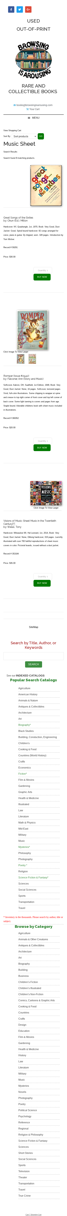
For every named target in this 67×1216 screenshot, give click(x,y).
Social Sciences (27, 889)
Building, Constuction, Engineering (37, 737)
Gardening (24, 786)
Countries (23, 1012)
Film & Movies (26, 780)
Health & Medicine (28, 798)
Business (23, 976)
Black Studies (26, 731)
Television (24, 1171)
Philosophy (24, 853)
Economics (24, 767)
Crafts (21, 761)
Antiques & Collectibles (31, 706)
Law (20, 810)
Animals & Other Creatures (33, 939)
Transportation (26, 902)
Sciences (23, 883)
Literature (23, 816)
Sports (22, 896)
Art (20, 718)
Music (21, 841)
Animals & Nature (28, 700)
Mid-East (23, 828)
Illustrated (23, 804)
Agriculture (24, 688)
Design (22, 1024)
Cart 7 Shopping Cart (33, 1215)
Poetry (22, 1104)
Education (24, 1031)
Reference (24, 1122)
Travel (21, 908)
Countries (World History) (32, 755)
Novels (22, 1092)
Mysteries (23, 1086)
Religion (23, 871)
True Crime (24, 1195)
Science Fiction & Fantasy (32, 1140)
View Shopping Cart (12, 130)
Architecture (25, 712)
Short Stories (25, 1153)
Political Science (27, 1110)
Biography (24, 963)
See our (26, 675)
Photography (25, 859)
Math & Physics (27, 822)
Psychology (24, 1116)
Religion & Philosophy (30, 1134)
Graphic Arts (25, 792)
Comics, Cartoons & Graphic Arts (36, 1000)
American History (27, 694)
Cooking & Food (27, 749)
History (22, 1055)
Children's (24, 743)
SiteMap (33, 627)
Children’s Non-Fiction (30, 994)
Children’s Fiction (28, 982)
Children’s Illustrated (29, 988)
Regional (23, 1128)
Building (23, 970)
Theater (22, 1177)
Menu (36, 117)
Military (22, 834)
